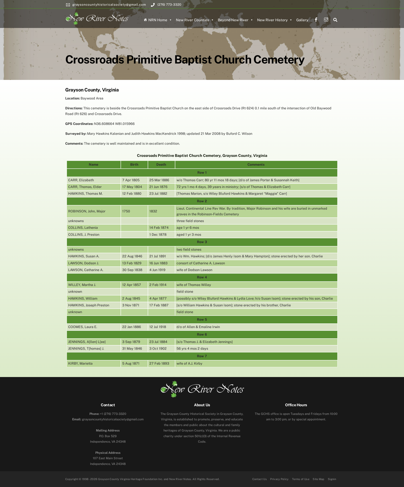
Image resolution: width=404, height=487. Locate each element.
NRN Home (157, 20)
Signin (332, 479)
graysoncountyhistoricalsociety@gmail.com (108, 419)
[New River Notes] (96, 17)
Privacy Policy (279, 479)
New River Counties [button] (192, 20)
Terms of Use (300, 479)
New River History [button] (272, 20)
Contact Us (259, 479)
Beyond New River (233, 20)
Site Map (318, 479)
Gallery (302, 20)
